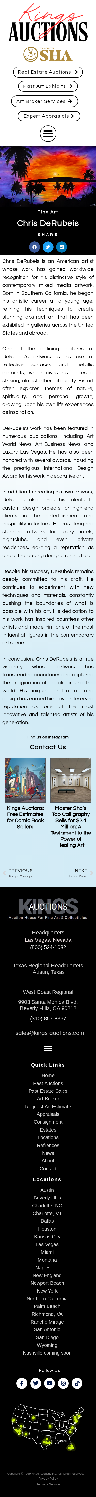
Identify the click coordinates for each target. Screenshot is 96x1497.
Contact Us (48, 747)
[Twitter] (35, 1383)
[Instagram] (63, 1383)
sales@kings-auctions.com (50, 1033)
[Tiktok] (77, 1383)
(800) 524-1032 (48, 947)
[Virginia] (72, 1427)
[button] (48, 133)
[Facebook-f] (21, 1383)
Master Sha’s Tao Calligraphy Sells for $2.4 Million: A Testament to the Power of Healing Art (71, 826)
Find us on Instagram (48, 737)
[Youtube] (49, 1383)
